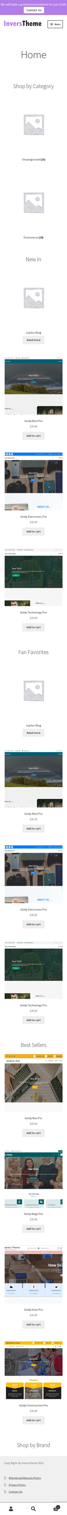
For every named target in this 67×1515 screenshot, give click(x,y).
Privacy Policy (17, 1485)
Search (33, 1509)
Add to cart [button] (33, 435)
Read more (33, 340)
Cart (52, 1505)
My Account (11, 1509)
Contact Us (33, 10)
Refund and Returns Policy (25, 1478)
